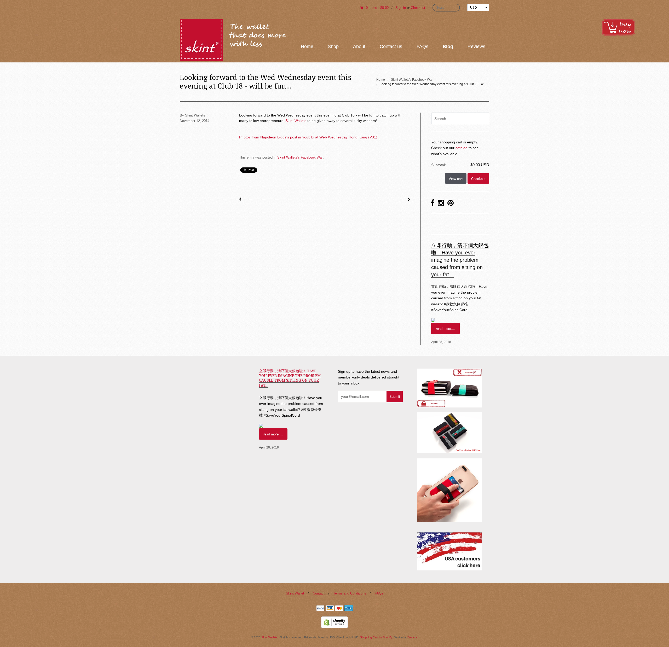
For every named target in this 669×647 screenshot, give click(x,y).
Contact (319, 593)
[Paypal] (320, 609)
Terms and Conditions (349, 593)
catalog (461, 148)
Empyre (412, 637)
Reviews (476, 46)
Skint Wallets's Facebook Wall (412, 79)
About (359, 46)
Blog (448, 46)
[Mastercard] (339, 609)
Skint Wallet (295, 593)
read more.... (445, 328)
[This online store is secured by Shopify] (334, 622)
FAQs (422, 46)
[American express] (348, 609)
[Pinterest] (450, 203)
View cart (456, 178)
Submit (394, 396)
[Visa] (330, 609)
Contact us (391, 46)
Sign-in (400, 8)
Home (307, 46)
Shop (333, 46)
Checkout (418, 8)
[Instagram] (441, 203)
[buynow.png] (618, 27)
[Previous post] (240, 199)
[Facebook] (432, 203)
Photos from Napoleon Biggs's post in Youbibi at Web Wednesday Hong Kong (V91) (308, 137)
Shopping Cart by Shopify (376, 637)
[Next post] (409, 199)
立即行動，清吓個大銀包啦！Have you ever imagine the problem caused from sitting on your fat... (460, 260)
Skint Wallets (295, 121)
